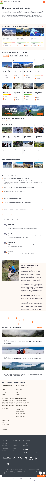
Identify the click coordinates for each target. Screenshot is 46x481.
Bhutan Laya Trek (38, 150)
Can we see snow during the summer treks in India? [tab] (14, 191)
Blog (13, 450)
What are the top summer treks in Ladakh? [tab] (12, 198)
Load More (7, 215)
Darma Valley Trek (28, 71)
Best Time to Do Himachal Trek (8, 405)
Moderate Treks (12, 318)
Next (42, 26)
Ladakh (3, 389)
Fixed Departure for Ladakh (21, 400)
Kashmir (3, 394)
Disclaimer (25, 442)
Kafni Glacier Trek (28, 92)
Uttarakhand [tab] (6, 55)
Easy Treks (5, 318)
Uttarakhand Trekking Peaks (29, 320)
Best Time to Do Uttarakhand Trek (8, 402)
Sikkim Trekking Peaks (18, 320)
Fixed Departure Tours (21, 398)
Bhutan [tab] (4, 121)
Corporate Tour (4, 445)
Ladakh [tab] (11, 55)
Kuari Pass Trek (6, 92)
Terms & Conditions (26, 440)
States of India (15, 442)
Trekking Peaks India (28, 318)
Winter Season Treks (20, 418)
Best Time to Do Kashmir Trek (8, 407)
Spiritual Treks (19, 389)
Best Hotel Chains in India (6, 443)
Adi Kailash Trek (17, 71)
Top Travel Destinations (16, 443)
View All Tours (39, 60)
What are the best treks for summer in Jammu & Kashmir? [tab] (15, 206)
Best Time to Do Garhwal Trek (8, 408)
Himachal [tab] (21, 55)
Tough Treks (19, 318)
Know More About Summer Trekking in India (11, 21)
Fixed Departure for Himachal (21, 405)
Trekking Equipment (6, 425)
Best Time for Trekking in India (9, 398)
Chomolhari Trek (28, 150)
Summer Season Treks (20, 413)
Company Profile (5, 448)
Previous (39, 26)
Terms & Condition (5, 424)
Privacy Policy (25, 443)
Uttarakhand (4, 387)
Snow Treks (18, 396)
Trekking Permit (5, 429)
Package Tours (4, 440)
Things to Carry (5, 422)
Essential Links (5, 420)
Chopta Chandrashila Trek (23, 39)
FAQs (3, 427)
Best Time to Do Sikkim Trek (7, 403)
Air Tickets (14, 446)
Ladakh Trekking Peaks (7, 320)
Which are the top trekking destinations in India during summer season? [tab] (18, 187)
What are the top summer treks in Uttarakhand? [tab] (13, 195)
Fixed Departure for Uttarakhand (22, 402)
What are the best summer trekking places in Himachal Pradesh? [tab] (16, 202)
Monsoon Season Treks (20, 414)
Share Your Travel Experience (28, 446)
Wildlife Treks (19, 387)
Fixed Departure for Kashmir (21, 407)
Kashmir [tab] (26, 55)
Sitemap (3, 430)
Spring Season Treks (20, 411)
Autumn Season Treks (20, 416)
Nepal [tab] (9, 121)
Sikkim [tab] (16, 55)
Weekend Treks (19, 391)
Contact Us (4, 450)
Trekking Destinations (7, 385)
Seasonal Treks (19, 409)
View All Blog (39, 327)
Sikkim (3, 391)
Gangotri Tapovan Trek (8, 39)
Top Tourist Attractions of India (7, 442)
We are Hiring (25, 445)
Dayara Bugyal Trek (35, 39)
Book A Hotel (15, 445)
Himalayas (4, 396)
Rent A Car (4, 446)
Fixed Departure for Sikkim (21, 403)
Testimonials (15, 448)
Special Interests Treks (21, 385)
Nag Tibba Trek (6, 71)
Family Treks (18, 394)
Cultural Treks (19, 392)
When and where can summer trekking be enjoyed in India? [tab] (15, 178)
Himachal (4, 392)
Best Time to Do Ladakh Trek (7, 400)
